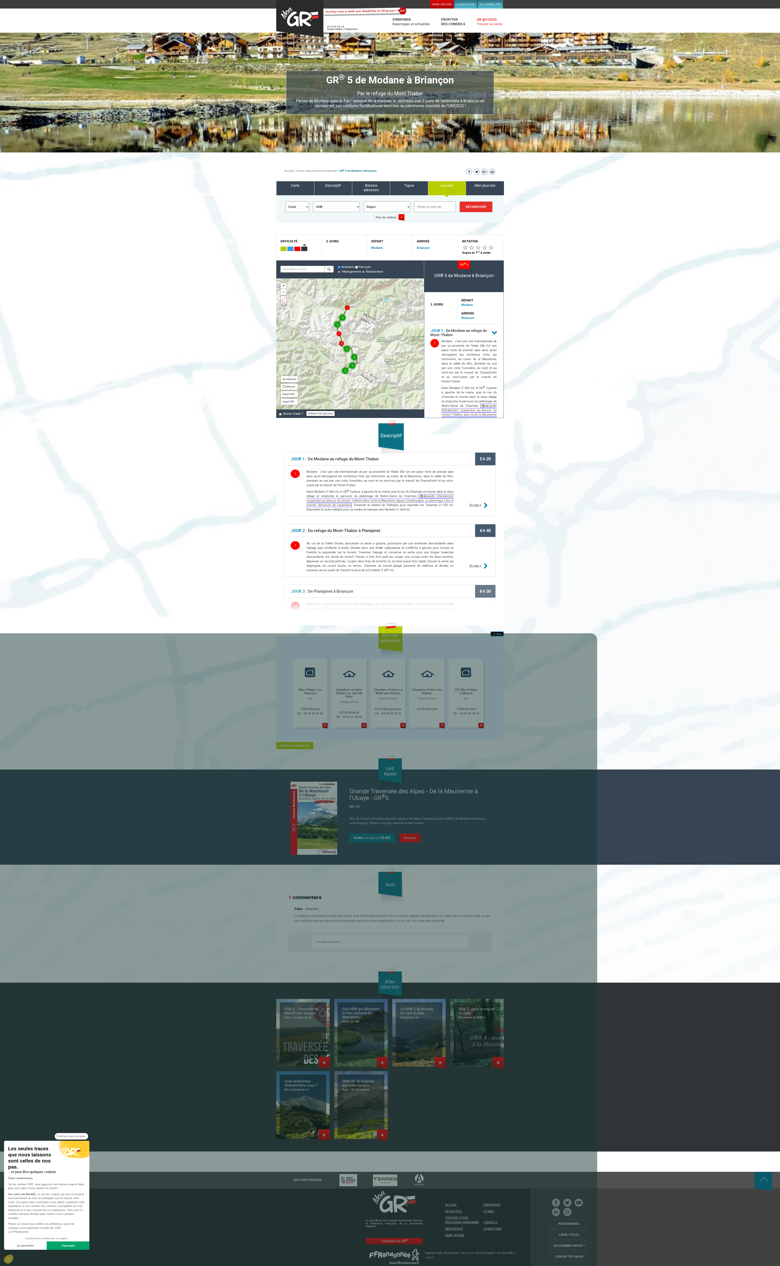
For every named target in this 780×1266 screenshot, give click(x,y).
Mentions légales (485, 1253)
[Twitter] (567, 1203)
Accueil (288, 170)
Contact (429, 1257)
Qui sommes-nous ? (569, 1246)
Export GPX (289, 394)
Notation (470, 241)
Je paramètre (25, 1245)
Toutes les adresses (294, 745)
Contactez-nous (569, 1256)
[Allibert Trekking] (412, 1180)
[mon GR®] (394, 1201)
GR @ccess (453, 1211)
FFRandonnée (451, 1253)
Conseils (490, 1222)
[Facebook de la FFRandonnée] (556, 1203)
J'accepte (68, 1245)
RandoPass (491, 1205)
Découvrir (410, 838)
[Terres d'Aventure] (378, 1180)
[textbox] (302, 269)
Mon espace (454, 1229)
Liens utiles (569, 1235)
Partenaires (569, 1224)
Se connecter (490, 4)
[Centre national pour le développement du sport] (341, 1180)
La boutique (465, 4)
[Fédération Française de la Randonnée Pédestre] (394, 1256)
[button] (329, 269)
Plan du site (467, 1253)
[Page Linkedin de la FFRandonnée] (556, 1212)
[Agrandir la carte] (284, 299)
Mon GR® (299, 18)
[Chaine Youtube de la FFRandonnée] (579, 1203)
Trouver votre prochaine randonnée (316, 170)
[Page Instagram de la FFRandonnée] (567, 1212)
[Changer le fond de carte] (284, 305)
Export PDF (288, 401)
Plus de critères (386, 217)
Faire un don (442, 4)
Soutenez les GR (394, 1241)
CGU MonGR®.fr (506, 1253)
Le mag (488, 1211)
